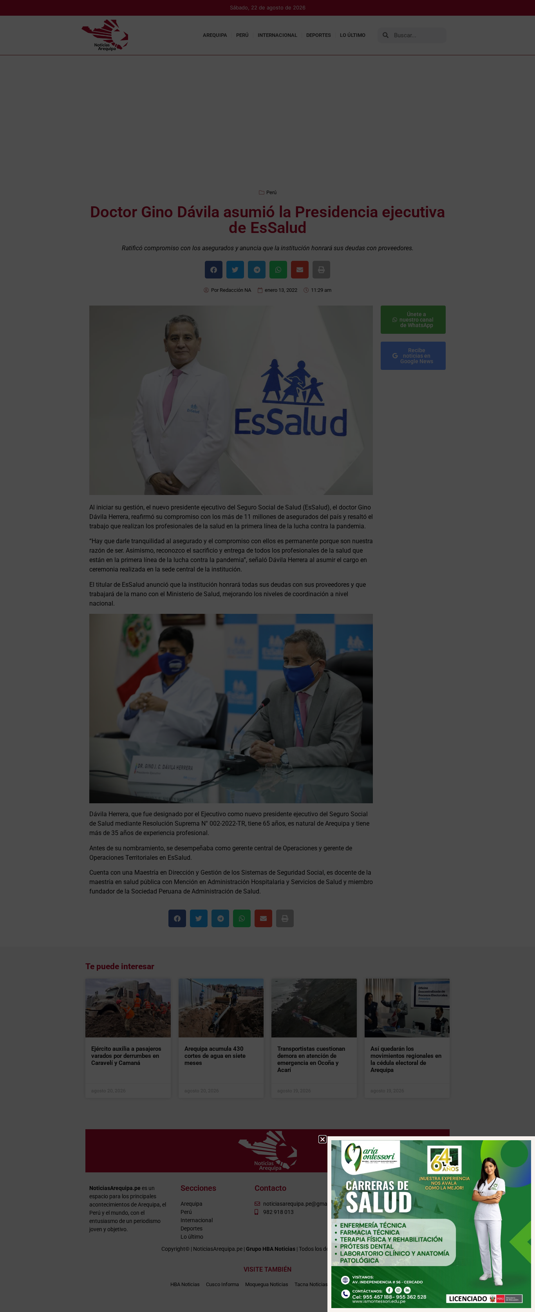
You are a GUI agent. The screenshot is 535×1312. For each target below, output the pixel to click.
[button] (322, 1139)
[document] (267, 656)
